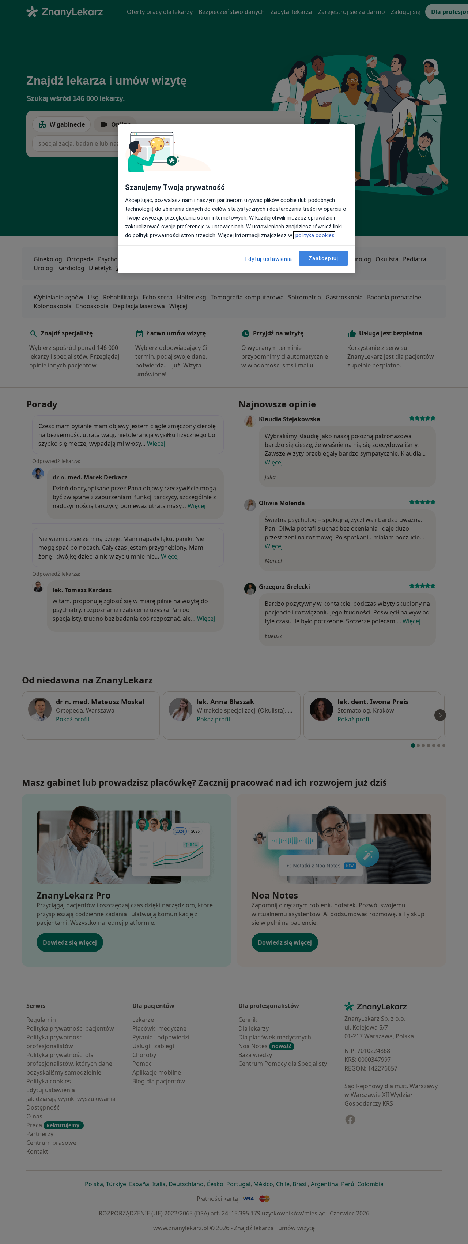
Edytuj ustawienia (268, 259)
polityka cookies (314, 235)
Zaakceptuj (323, 258)
